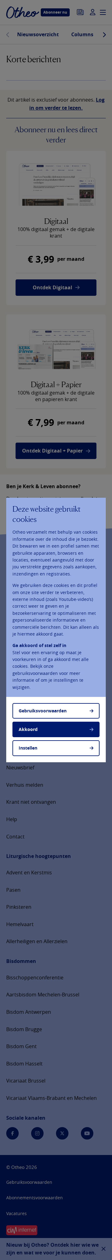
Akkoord (28, 729)
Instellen (28, 748)
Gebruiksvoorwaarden (43, 711)
